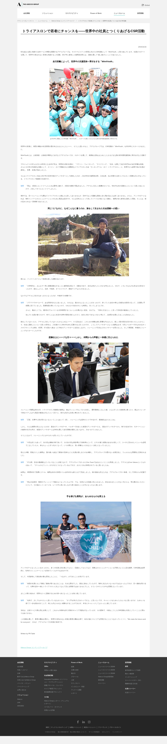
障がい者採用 (129, 674)
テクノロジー (75, 683)
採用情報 (128, 662)
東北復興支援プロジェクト (53, 692)
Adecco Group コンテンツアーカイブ (62, 21)
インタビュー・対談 (77, 686)
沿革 (18, 673)
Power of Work (76, 662)
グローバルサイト (115, 727)
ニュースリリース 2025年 (106, 670)
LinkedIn (83, 722)
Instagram (89, 722)
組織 (72, 666)
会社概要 (20, 666)
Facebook (78, 722)
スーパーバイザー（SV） (133, 680)
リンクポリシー (117, 732)
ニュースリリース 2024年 (106, 673)
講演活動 (101, 680)
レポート (74, 693)
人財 (72, 680)
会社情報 (20, 662)
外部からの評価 (49, 710)
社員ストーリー (130, 692)
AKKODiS (20, 706)
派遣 (47, 727)
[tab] (26, 13)
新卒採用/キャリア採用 (132, 670)
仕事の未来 (75, 670)
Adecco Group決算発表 (105, 676)
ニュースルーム (42, 21)
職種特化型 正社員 (131, 683)
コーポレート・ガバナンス (53, 707)
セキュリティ (106, 732)
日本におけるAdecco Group (26, 680)
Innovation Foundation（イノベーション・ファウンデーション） (56, 680)
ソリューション (22, 695)
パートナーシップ (23, 686)
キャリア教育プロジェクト (53, 688)
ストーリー (102, 683)
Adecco (19, 699)
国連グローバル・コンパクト (53, 685)
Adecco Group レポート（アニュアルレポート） (56, 702)
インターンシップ (131, 677)
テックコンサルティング (59, 727)
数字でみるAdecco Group (25, 676)
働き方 (73, 673)
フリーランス (102, 727)
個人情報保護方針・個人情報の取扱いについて (72, 732)
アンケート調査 (76, 690)
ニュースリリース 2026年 (106, 666)
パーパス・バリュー (24, 683)
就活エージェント (90, 727)
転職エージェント (76, 727)
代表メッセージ (22, 670)
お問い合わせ (21, 690)
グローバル (75, 676)
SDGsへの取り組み (50, 670)
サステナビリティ (50, 662)
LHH (18, 702)
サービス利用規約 (94, 732)
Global (147, 5)
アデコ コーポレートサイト (25, 21)
